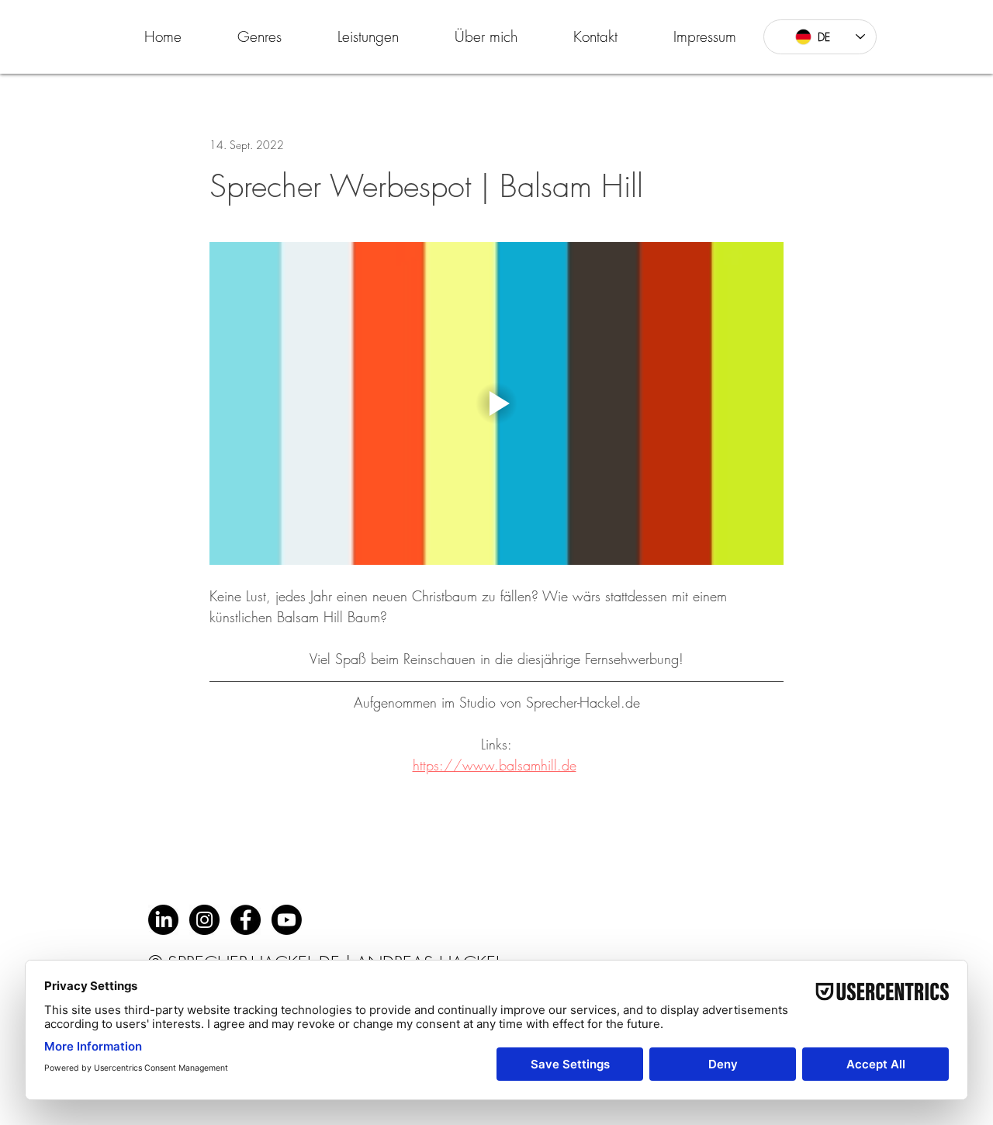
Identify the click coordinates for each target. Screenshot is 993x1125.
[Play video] (496, 403)
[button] (259, 36)
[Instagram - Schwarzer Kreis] (204, 920)
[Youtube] (287, 920)
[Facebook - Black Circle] (245, 920)
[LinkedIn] (163, 920)
